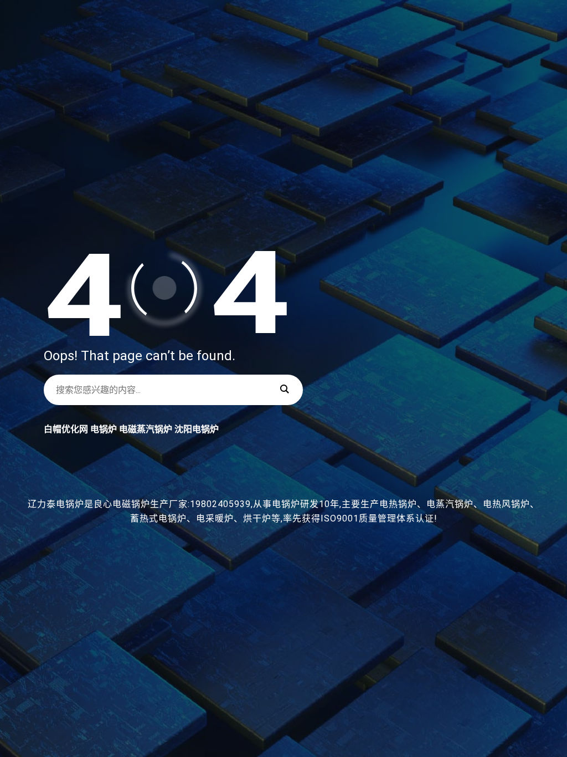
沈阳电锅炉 (196, 429)
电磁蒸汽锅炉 (145, 429)
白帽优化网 (66, 429)
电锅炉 (103, 429)
